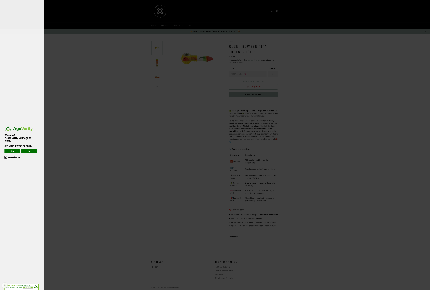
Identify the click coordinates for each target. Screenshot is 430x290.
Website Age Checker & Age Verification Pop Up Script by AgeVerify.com (427, 289)
